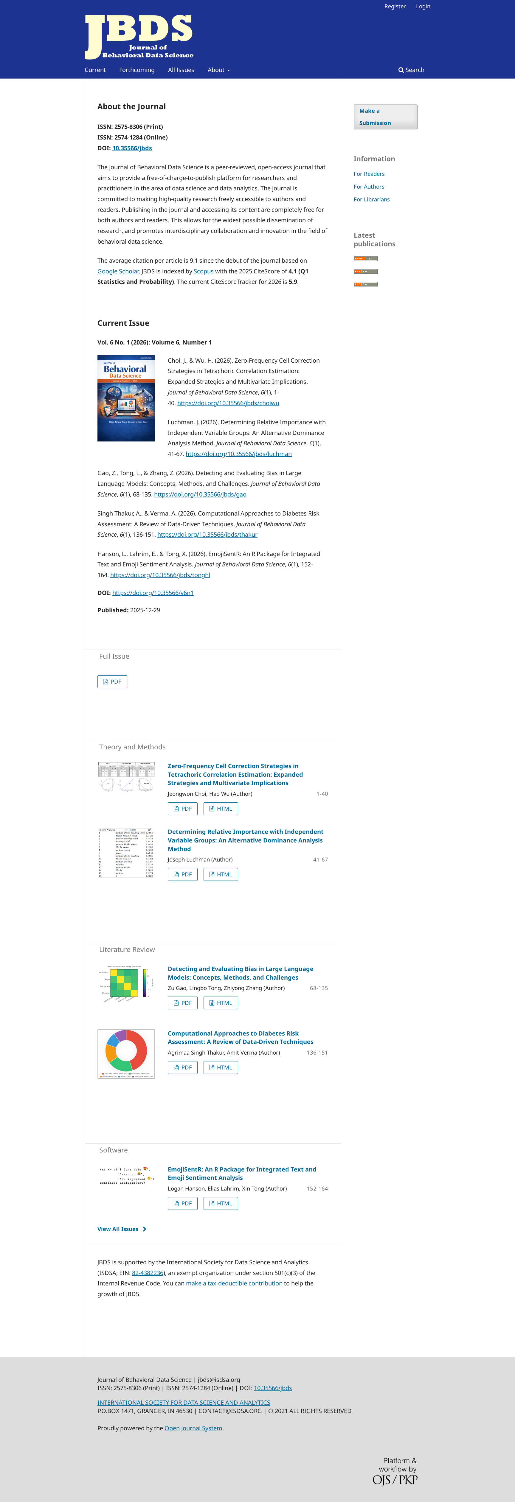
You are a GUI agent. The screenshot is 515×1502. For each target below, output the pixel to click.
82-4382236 (147, 1273)
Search (414, 70)
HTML (223, 808)
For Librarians (372, 199)
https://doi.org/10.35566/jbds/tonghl (160, 575)
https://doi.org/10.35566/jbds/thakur (207, 534)
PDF (115, 681)
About (217, 70)
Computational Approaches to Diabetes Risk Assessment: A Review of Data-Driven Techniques (241, 1037)
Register (395, 6)
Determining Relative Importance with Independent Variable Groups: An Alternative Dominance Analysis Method (246, 840)
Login (423, 6)
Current (95, 70)
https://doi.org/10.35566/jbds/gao (200, 494)
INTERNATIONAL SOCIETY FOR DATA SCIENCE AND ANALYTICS (183, 1402)
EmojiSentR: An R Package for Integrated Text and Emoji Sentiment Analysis (242, 1173)
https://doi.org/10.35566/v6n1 (153, 593)
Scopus (204, 271)
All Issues (181, 70)
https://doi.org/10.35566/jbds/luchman (239, 454)
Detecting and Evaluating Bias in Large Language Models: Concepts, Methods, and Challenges (241, 973)
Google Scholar (118, 271)
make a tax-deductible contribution (234, 1283)
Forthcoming (137, 70)
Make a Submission (375, 116)
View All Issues (117, 1228)
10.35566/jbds (132, 148)
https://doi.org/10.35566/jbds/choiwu (228, 403)
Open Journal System (193, 1428)
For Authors (369, 186)
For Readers (369, 173)
